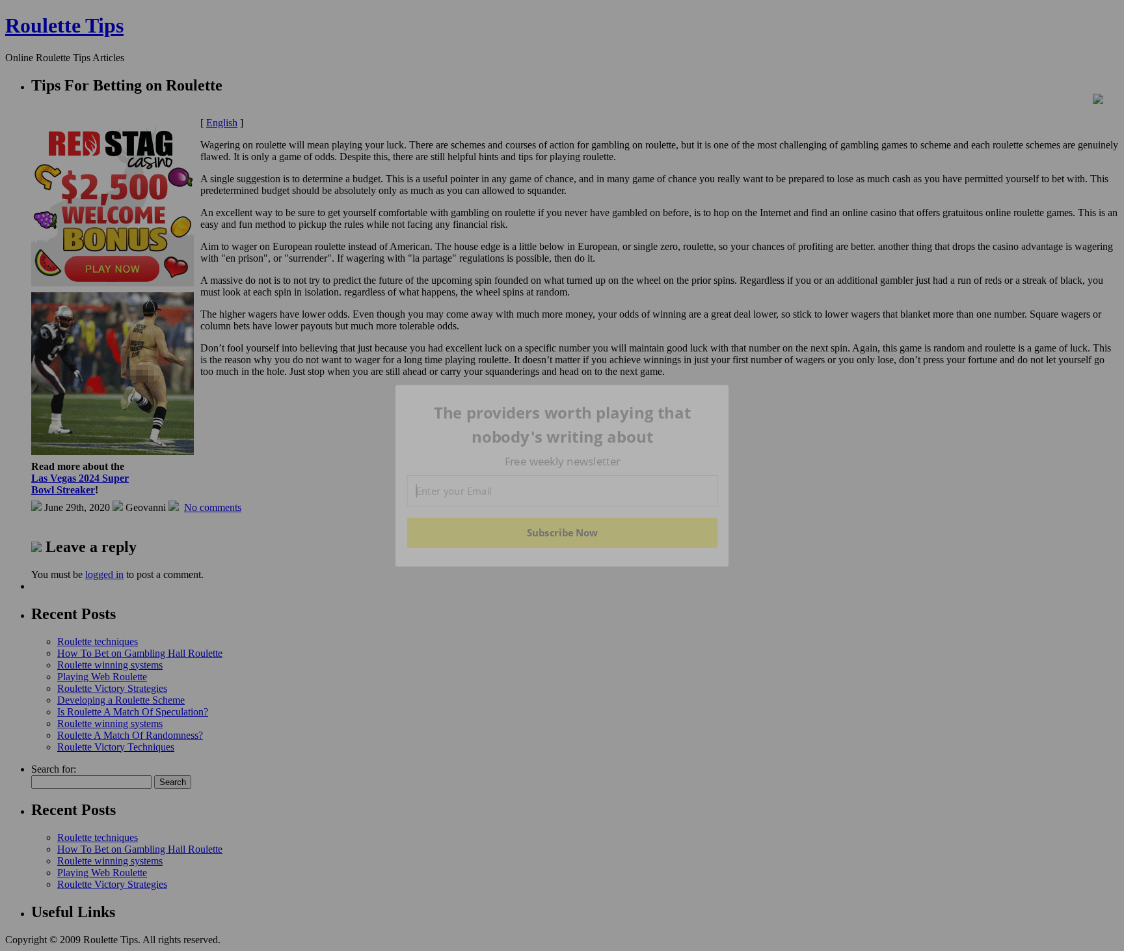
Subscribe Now (562, 532)
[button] (562, 424)
